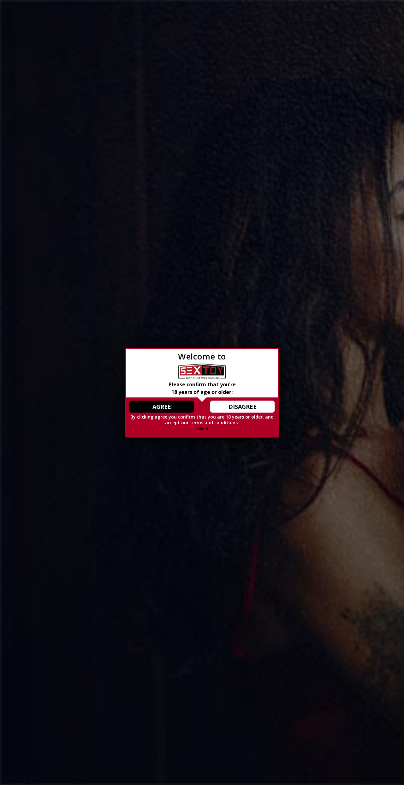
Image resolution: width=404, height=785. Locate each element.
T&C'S (202, 428)
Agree (161, 406)
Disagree (243, 406)
